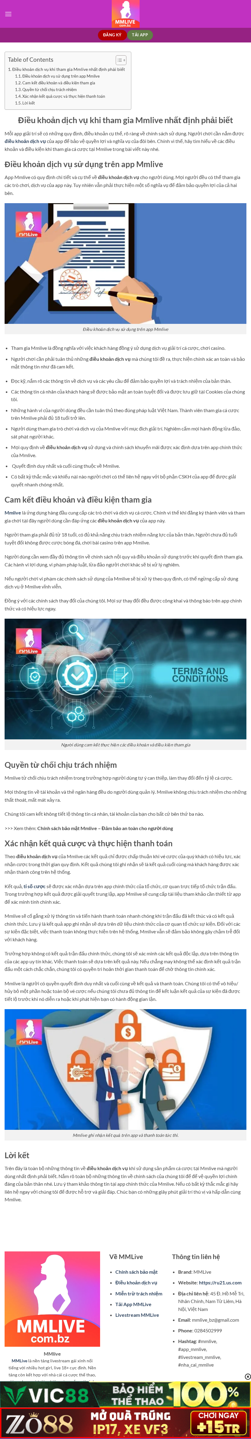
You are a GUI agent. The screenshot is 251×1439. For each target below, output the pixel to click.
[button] (8, 13)
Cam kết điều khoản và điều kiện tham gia (58, 82)
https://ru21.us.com (220, 1282)
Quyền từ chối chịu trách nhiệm (49, 89)
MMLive (19, 1360)
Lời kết (28, 103)
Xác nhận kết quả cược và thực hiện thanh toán (64, 96)
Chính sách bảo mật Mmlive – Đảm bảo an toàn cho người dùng (105, 828)
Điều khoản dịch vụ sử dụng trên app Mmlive (61, 76)
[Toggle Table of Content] (118, 60)
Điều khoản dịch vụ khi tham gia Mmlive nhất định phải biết (68, 69)
